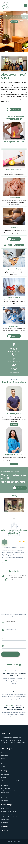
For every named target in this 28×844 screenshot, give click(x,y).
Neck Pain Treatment (6, 808)
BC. (14, 691)
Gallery (2, 763)
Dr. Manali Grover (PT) (14, 455)
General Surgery (14, 326)
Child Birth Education (14, 197)
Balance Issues (4, 822)
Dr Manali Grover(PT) (18, 84)
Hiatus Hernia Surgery (6, 788)
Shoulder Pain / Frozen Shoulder (8, 811)
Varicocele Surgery (5, 797)
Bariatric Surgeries (14, 298)
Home (2, 752)
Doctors (3, 758)
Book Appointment (14, 21)
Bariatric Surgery (5, 774)
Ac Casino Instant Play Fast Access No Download (14, 709)
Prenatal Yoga (14, 227)
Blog (2, 761)
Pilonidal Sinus (4, 800)
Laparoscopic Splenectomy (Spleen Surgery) (11, 795)
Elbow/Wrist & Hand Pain (6, 814)
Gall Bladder (4, 777)
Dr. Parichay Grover (14, 414)
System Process (10, 670)
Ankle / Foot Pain (5, 819)
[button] (1, 507)
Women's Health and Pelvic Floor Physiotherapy (14, 142)
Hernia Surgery (4, 785)
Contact (3, 766)
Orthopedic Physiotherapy (14, 170)
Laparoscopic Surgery (14, 269)
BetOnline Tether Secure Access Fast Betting (14, 674)
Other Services (4, 755)
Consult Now (14, 109)
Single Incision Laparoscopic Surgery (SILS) (11, 780)
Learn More (13, 239)
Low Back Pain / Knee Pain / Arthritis (9, 816)
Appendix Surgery (5, 782)
